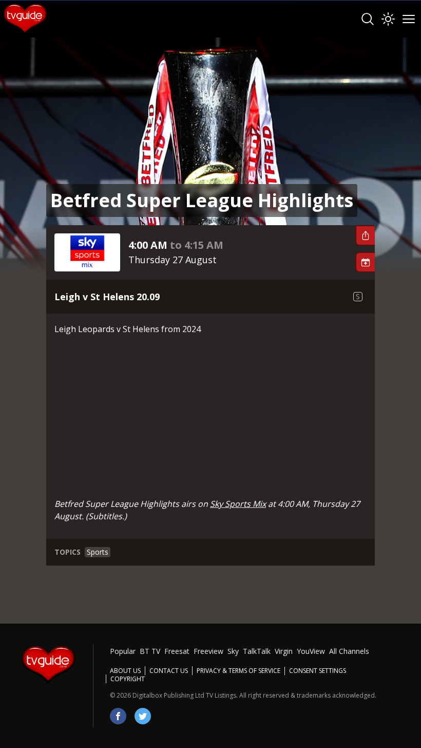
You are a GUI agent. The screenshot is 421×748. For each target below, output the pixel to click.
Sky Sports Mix (238, 503)
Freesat (176, 651)
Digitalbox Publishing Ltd (168, 695)
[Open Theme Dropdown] (388, 19)
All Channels (349, 651)
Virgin (284, 651)
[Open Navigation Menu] (408, 19)
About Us (125, 670)
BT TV (150, 651)
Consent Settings (317, 671)
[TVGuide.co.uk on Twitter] (143, 716)
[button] (365, 235)
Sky (233, 651)
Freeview (208, 651)
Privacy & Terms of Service (238, 670)
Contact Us (168, 670)
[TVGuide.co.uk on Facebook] (118, 716)
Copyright (127, 678)
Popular (123, 651)
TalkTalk (257, 651)
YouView (311, 651)
